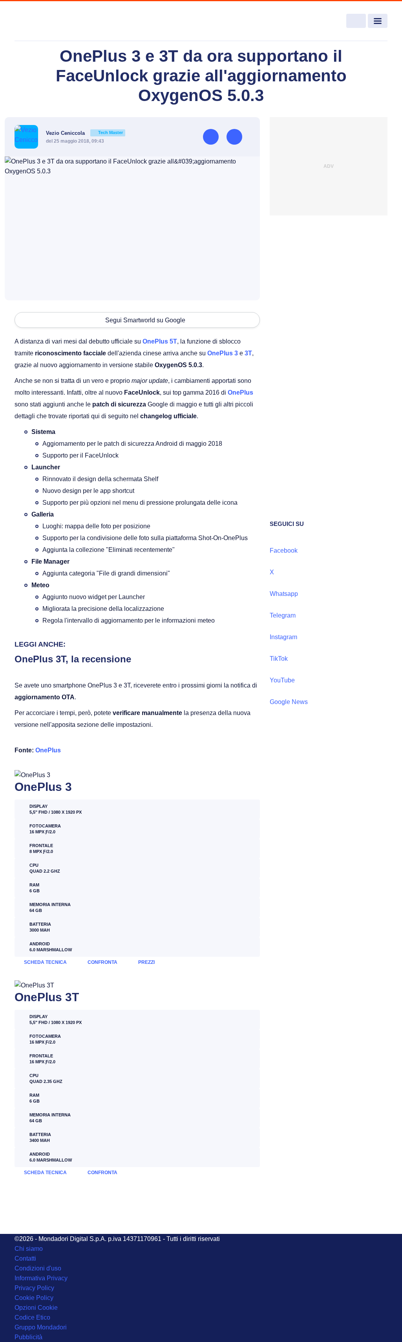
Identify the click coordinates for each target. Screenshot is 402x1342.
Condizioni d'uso (38, 1268)
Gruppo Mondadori (41, 1327)
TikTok (279, 658)
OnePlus (240, 392)
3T (248, 353)
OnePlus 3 (222, 353)
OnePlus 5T (160, 341)
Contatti (25, 1258)
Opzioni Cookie (36, 1307)
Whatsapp (284, 593)
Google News (289, 702)
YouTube (282, 680)
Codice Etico (32, 1317)
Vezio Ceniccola (84, 133)
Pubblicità (28, 1337)
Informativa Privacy (41, 1278)
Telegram (283, 615)
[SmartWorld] (52, 21)
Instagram (283, 637)
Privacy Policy (34, 1288)
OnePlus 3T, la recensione (73, 659)
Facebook (284, 550)
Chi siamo (29, 1248)
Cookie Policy (34, 1297)
